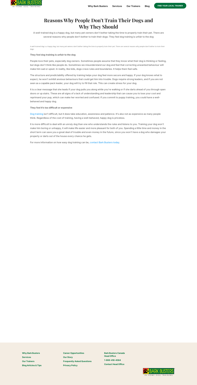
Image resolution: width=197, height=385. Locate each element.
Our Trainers (28, 361)
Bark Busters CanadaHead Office (114, 354)
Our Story (68, 357)
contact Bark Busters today (104, 142)
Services (26, 357)
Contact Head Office (114, 364)
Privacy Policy (70, 365)
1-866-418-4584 (112, 360)
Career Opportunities (73, 353)
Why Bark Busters (31, 353)
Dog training (36, 114)
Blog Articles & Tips (31, 365)
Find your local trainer (170, 6)
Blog (147, 6)
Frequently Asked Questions (77, 361)
